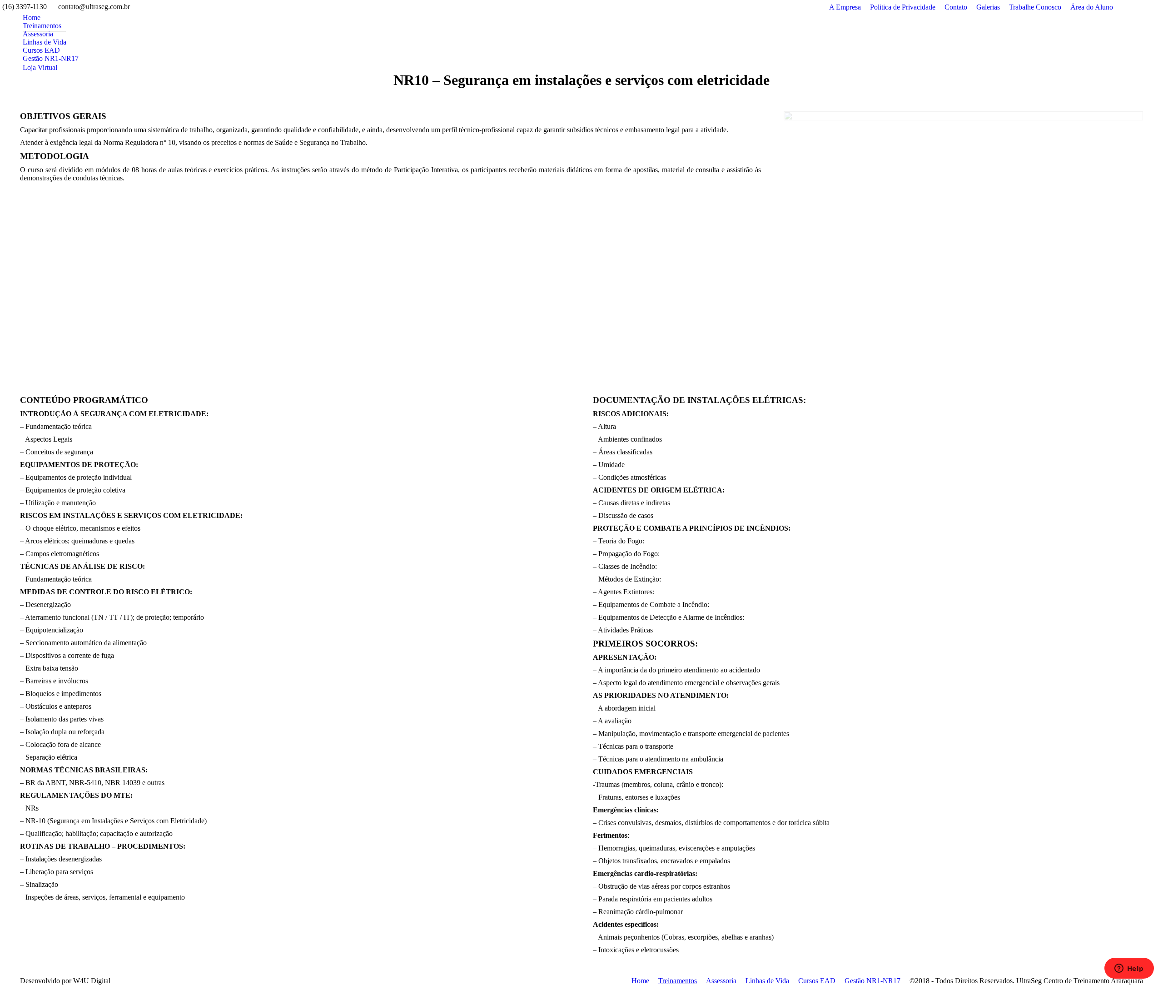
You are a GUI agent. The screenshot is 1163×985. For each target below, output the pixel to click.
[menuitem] (31, 18)
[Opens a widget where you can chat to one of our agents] (1129, 969)
